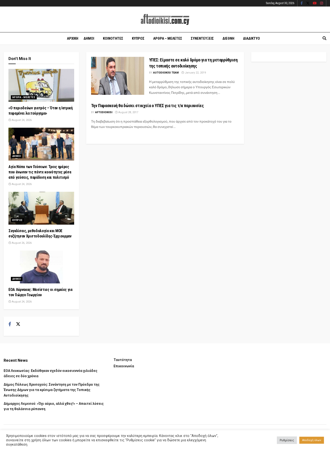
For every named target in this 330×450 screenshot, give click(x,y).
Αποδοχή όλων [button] (311, 440)
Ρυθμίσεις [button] (287, 440)
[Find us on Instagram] (321, 3)
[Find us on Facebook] (302, 3)
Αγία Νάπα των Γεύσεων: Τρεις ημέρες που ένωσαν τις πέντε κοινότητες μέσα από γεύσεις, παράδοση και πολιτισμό (39, 172)
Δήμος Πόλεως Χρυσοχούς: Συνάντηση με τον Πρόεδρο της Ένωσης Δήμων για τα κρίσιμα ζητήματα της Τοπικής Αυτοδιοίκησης (52, 390)
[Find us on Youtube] (315, 3)
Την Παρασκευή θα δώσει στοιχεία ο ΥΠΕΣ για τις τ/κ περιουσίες (147, 105)
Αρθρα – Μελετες (167, 38)
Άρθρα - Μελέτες (23, 97)
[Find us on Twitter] (307, 3)
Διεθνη (228, 38)
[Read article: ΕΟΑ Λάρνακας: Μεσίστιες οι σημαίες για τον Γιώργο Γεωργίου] (41, 267)
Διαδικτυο (251, 38)
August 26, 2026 (21, 242)
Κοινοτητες (113, 38)
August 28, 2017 (128, 112)
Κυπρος (138, 38)
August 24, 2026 (21, 120)
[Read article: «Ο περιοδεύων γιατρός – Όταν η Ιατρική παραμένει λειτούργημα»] (41, 85)
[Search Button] (324, 38)
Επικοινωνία (124, 366)
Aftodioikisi (103, 112)
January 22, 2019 (195, 72)
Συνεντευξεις (202, 38)
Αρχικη (72, 38)
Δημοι (89, 38)
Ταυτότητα (123, 360)
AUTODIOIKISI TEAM (166, 72)
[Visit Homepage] (165, 19)
